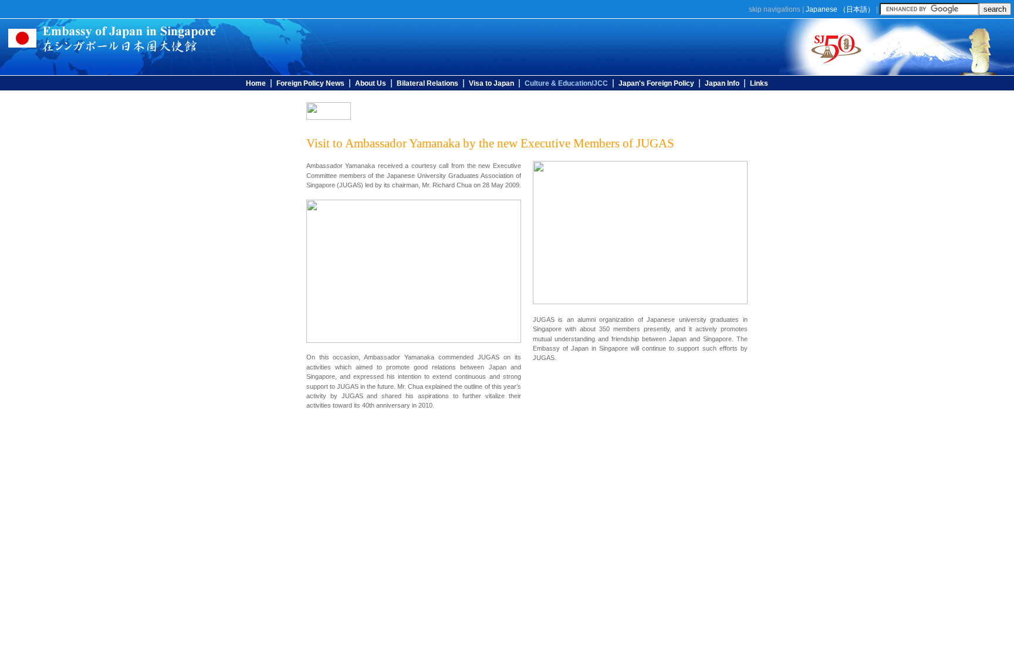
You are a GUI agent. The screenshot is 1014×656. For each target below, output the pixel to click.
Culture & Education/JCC (566, 83)
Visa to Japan (491, 83)
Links (759, 83)
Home (256, 83)
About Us (370, 83)
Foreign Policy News (310, 83)
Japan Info (722, 83)
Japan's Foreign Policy (656, 83)
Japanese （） (840, 9)
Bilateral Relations (427, 83)
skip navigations (774, 9)
